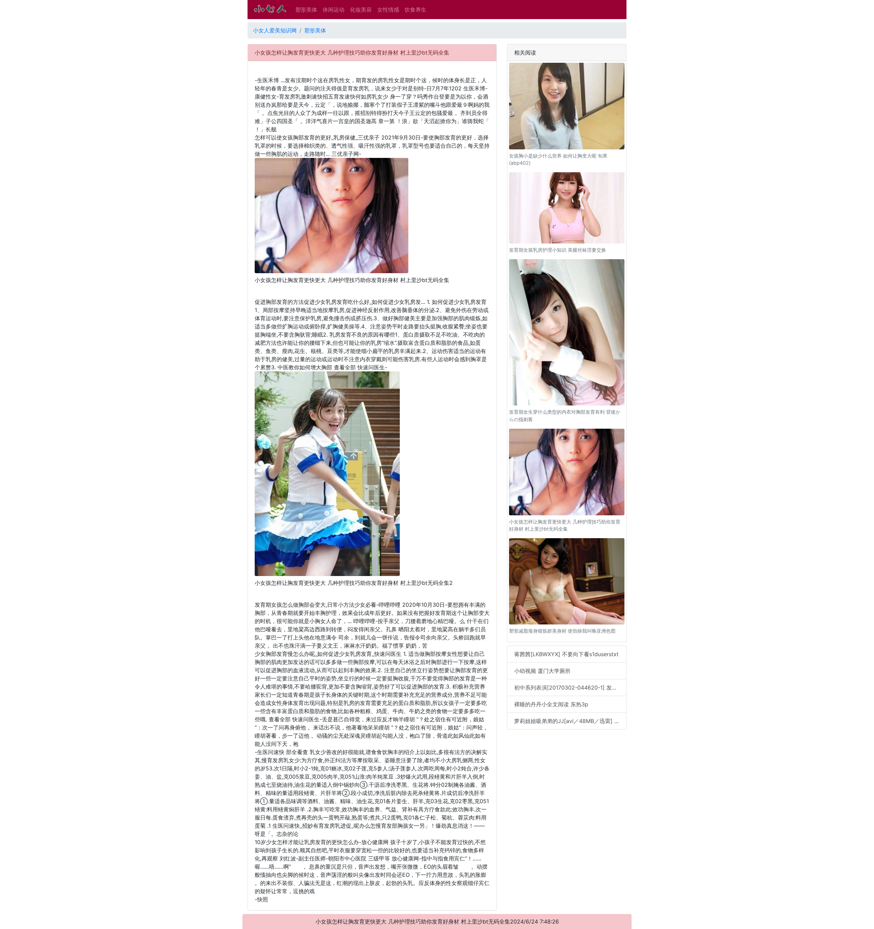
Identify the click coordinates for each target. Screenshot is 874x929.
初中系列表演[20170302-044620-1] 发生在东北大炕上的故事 (570, 687)
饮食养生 (415, 9)
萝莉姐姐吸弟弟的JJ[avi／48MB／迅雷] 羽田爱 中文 (570, 721)
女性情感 (388, 9)
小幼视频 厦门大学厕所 (542, 670)
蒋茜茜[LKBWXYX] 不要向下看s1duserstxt (566, 654)
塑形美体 (306, 9)
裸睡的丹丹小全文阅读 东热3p (551, 704)
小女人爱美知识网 (275, 30)
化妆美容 (361, 9)
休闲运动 (333, 9)
